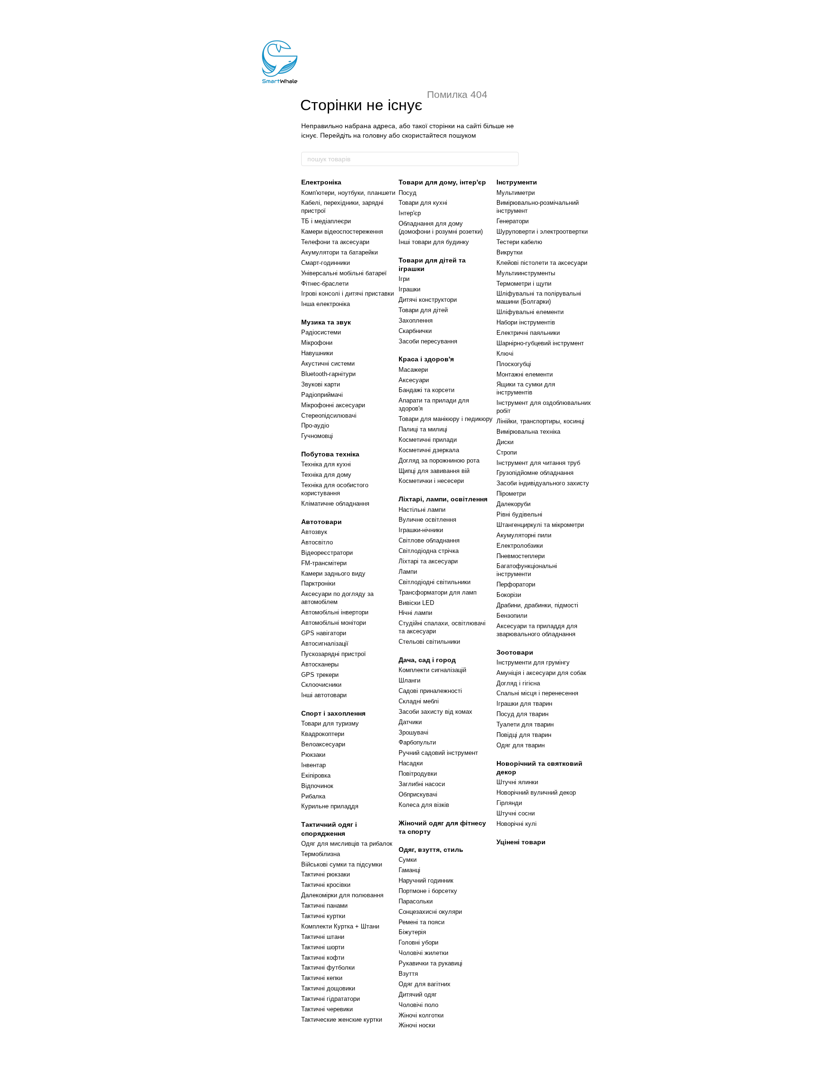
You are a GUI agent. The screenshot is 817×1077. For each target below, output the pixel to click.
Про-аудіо (315, 425)
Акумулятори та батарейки (339, 252)
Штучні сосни (515, 813)
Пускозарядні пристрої (333, 653)
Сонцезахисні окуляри (430, 911)
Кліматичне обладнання (335, 503)
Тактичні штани (322, 936)
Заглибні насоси (422, 784)
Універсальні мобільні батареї (344, 273)
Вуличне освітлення (427, 519)
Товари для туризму (330, 723)
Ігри (404, 278)
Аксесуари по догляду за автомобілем (337, 597)
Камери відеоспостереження (342, 231)
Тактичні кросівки (325, 884)
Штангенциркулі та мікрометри (540, 524)
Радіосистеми (321, 332)
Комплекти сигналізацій (432, 670)
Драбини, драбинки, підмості (537, 605)
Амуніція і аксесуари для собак (541, 672)
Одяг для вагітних (425, 984)
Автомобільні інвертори (334, 612)
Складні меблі (419, 701)
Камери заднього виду (333, 573)
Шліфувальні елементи (530, 311)
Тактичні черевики (327, 1009)
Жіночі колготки (421, 1015)
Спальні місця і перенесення (537, 693)
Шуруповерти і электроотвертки (542, 231)
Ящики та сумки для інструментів (525, 388)
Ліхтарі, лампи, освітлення (443, 499)
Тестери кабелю (519, 241)
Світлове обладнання (429, 540)
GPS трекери (320, 674)
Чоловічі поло (418, 1004)
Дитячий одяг (418, 994)
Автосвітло (317, 542)
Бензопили (511, 615)
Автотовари (321, 521)
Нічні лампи (415, 612)
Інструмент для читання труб (538, 462)
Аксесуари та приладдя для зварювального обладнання (536, 630)
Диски (504, 442)
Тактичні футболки (328, 967)
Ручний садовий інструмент (438, 752)
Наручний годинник (426, 880)
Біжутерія (412, 932)
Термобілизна (320, 854)
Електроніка (321, 182)
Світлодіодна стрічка (429, 550)
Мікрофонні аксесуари (333, 405)
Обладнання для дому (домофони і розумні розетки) (441, 227)
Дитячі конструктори (428, 299)
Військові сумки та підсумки (341, 864)
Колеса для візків (424, 804)
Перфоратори (515, 584)
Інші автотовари (324, 695)
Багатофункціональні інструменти (526, 570)
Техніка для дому (326, 474)
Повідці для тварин (523, 734)
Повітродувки (418, 773)
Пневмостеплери (520, 556)
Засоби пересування (428, 341)
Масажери (413, 369)
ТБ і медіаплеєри (326, 221)
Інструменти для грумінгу (533, 662)
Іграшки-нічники (421, 530)
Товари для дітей (423, 310)
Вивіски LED (416, 602)
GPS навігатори (323, 633)
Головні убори (418, 942)
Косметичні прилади (428, 439)
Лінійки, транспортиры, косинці (540, 421)
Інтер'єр (410, 213)
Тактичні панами (324, 905)
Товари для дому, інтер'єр (442, 182)
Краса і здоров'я (426, 359)
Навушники (317, 353)
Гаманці (409, 870)
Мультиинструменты (525, 273)
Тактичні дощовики (328, 988)
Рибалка (313, 796)
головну (375, 135)
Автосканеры (320, 664)
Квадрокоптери (322, 733)
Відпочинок (317, 785)
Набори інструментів (525, 322)
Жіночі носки (417, 1025)
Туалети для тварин (525, 724)
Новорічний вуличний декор (536, 792)
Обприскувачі (418, 794)
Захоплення (416, 320)
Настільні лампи (422, 509)
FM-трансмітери (324, 563)
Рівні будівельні (519, 514)
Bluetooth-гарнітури (328, 373)
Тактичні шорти (322, 947)
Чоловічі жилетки (423, 952)
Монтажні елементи (524, 374)
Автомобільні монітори (333, 622)
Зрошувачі (413, 732)
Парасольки (416, 901)
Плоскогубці (513, 364)
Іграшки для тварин (524, 703)
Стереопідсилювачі (328, 415)
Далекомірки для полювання (342, 895)
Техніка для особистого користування (334, 489)
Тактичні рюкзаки (325, 874)
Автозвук (314, 531)
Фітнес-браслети (324, 283)
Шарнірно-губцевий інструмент (540, 343)
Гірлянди (509, 802)
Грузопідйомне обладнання (535, 472)
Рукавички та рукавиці (430, 963)
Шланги (409, 680)
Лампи (408, 571)
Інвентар (313, 765)
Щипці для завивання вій (434, 470)
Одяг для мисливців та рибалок (346, 843)
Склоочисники (321, 684)
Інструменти (516, 182)
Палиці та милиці (423, 429)
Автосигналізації (324, 643)
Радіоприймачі (322, 394)
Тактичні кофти (322, 957)
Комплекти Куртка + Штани (340, 926)
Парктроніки (318, 583)
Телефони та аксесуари (335, 241)
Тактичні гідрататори (330, 998)
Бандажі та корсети (426, 390)
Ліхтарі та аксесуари (428, 561)
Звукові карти (320, 384)
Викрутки (509, 252)
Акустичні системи (328, 363)
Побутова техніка (330, 454)
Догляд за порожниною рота (439, 460)
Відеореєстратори (327, 552)
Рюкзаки (313, 754)
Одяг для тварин (520, 745)
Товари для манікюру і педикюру (446, 418)
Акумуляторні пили (523, 535)
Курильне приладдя (329, 806)
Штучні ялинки (517, 782)
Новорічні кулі (516, 823)
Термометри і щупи (523, 283)
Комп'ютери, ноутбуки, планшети (348, 192)
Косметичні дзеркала (429, 450)
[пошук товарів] (511, 159)
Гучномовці (317, 435)
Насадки (411, 763)
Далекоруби (513, 504)
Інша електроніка (325, 303)
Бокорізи (508, 594)
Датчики (410, 722)
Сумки (408, 859)
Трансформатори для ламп (438, 592)
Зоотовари (514, 652)
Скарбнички (415, 330)
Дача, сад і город (427, 660)
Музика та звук (326, 322)
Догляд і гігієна (518, 683)
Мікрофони (316, 342)
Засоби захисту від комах (435, 711)
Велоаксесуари (323, 744)
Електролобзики (519, 545)
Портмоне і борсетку (428, 890)
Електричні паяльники (528, 332)
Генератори (512, 221)
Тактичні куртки (323, 915)
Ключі (504, 353)
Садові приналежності (430, 690)
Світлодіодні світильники (434, 582)
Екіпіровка (315, 775)
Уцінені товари (521, 842)
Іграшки (409, 289)
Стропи (506, 452)
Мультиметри (515, 192)
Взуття (408, 973)
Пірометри (511, 493)
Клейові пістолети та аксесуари (541, 262)
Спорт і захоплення (333, 713)
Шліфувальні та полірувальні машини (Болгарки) (538, 297)
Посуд (408, 192)
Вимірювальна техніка (528, 431)
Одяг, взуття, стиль (431, 849)
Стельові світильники (429, 641)
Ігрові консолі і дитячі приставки (347, 293)
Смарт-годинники (325, 262)
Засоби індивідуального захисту (542, 483)
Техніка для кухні (326, 464)
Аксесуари (414, 380)
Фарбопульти (417, 742)
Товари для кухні (423, 202)
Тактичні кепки (321, 977)
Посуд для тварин (522, 714)
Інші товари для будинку (434, 241)
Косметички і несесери (431, 480)
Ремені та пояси (421, 922)
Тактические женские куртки (341, 1019)
